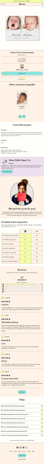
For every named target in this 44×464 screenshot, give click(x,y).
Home (11, 451)
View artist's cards (7, 171)
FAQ (20, 451)
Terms (23, 451)
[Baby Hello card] (22, 97)
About (15, 451)
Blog (33, 451)
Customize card (22, 73)
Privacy (28, 451)
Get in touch (22, 455)
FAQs (32, 440)
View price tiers (22, 61)
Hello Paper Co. (22, 55)
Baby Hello (22, 106)
